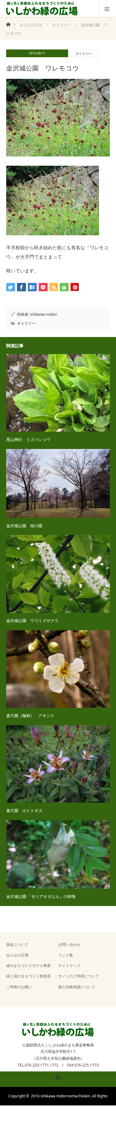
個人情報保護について (76, 986)
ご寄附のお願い (19, 986)
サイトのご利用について (78, 976)
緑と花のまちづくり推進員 (28, 976)
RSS (57, 1076)
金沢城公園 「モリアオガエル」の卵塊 (40, 896)
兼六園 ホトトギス (24, 810)
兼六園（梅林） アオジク (30, 715)
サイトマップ (69, 965)
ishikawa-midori (43, 314)
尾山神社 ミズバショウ (28, 439)
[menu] (107, 8)
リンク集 (65, 955)
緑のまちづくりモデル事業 (28, 965)
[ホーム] (8, 22)
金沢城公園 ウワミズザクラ (32, 620)
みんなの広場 (17, 955)
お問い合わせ (69, 944)
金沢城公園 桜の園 (24, 525)
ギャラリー (83, 53)
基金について (17, 944)
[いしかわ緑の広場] (42, 8)
